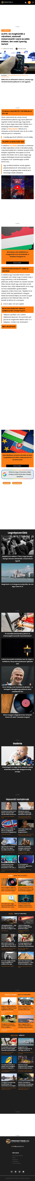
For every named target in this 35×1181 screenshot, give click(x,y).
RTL (2, 816)
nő (12, 948)
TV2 (19, 816)
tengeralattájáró (9, 1011)
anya (14, 948)
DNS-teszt (20, 948)
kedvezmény (8, 1053)
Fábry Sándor (13, 129)
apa (7, 930)
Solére (2, 817)
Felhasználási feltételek (17, 1155)
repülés (20, 1011)
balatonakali (4, 1030)
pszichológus (21, 817)
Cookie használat (16, 1163)
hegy (5, 930)
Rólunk (13, 1157)
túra (2, 930)
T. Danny (20, 835)
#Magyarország (5, 1087)
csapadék (20, 1053)
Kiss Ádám (13, 146)
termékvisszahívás (7, 1070)
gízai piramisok (26, 966)
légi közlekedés (27, 1013)
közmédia (8, 834)
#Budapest (20, 1070)
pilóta (29, 1011)
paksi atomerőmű (25, 1052)
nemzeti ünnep (23, 1071)
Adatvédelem (15, 1161)
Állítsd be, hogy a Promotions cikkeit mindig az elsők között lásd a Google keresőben (20, 474)
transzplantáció (5, 948)
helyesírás (6, 909)
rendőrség (20, 1087)
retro (5, 892)
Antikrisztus (20, 932)
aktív (25, 869)
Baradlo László (22, 48)
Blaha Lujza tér (26, 1087)
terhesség (10, 949)
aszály (25, 1029)
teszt (10, 909)
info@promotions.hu (18, 1146)
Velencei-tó (20, 1029)
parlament (29, 1071)
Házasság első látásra (25, 816)
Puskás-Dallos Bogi (26, 835)
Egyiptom (20, 966)
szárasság (29, 1029)
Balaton (3, 1011)
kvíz (2, 892)
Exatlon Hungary (24, 852)
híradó (2, 834)
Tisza (9, 1089)
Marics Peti (26, 834)
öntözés (3, 1089)
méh (10, 948)
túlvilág (3, 966)
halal (8, 966)
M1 (5, 834)
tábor (12, 1029)
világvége (20, 930)
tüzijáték (26, 1070)
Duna (19, 1052)
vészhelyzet (21, 1013)
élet (6, 966)
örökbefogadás (21, 949)
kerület (26, 892)
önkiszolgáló (4, 1052)
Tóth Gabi (31, 834)
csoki (13, 1070)
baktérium (7, 1071)
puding (3, 1071)
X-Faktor (5, 816)
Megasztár (20, 834)
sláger (7, 892)
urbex (2, 1029)
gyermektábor (7, 1029)
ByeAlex (12, 816)
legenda (3, 1013)
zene (10, 892)
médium (12, 966)
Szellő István (11, 869)
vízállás (31, 1052)
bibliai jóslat (26, 930)
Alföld (14, 1087)
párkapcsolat (28, 817)
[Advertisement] (17, 600)
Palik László (24, 853)
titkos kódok (25, 1011)
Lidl (2, 1070)
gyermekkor (25, 948)
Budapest (22, 892)
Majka (8, 816)
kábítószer (26, 1089)
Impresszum (15, 1159)
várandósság (4, 949)
